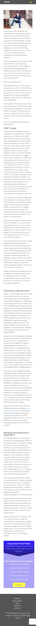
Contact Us (17, 608)
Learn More (19, 585)
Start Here (17, 598)
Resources (17, 606)
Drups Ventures (17, 601)
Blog (17, 603)
